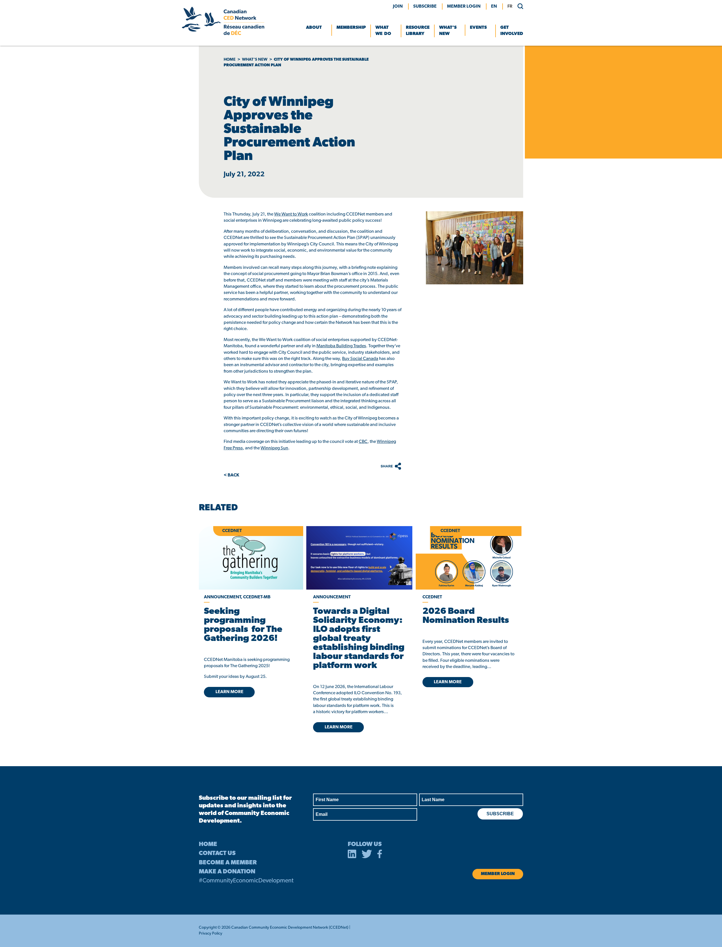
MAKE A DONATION (227, 872)
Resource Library (418, 30)
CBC (363, 442)
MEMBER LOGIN (464, 6)
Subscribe (425, 6)
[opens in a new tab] (359, 558)
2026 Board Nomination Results (465, 616)
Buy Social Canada (360, 359)
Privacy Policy (210, 933)
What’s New (448, 30)
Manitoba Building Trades (341, 346)
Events (478, 27)
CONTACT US (217, 853)
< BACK (231, 475)
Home (229, 60)
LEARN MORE (229, 692)
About (314, 27)
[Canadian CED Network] (223, 34)
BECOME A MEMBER (228, 863)
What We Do (383, 30)
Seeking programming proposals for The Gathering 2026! (243, 625)
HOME (208, 844)
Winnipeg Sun (274, 448)
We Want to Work (291, 214)
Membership (351, 27)
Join (398, 6)
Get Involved (511, 30)
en (494, 6)
